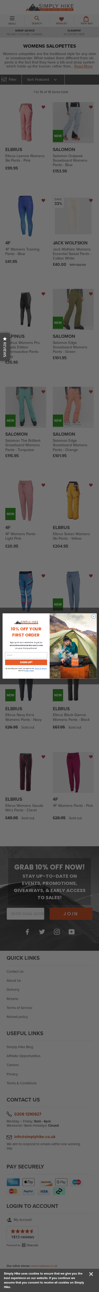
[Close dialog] (93, 616)
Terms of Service (40, 669)
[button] (5, 347)
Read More (19, 1287)
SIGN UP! (26, 662)
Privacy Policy (29, 670)
